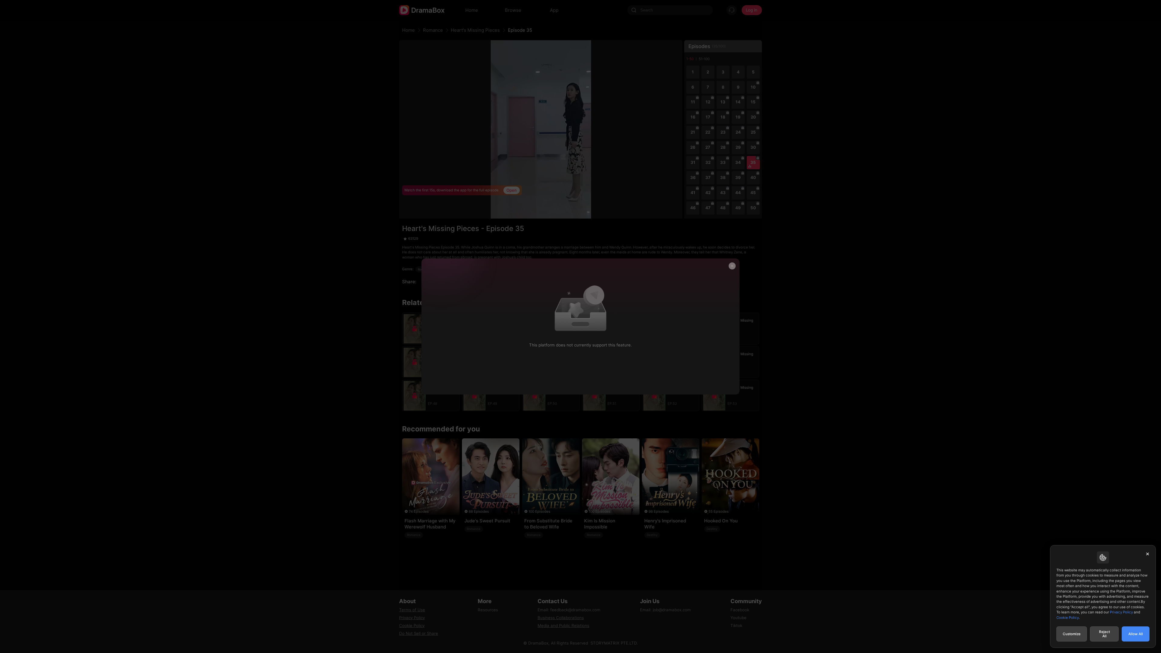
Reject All (1104, 634)
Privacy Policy (1121, 612)
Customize (1072, 634)
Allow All (1135, 634)
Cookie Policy (1067, 618)
